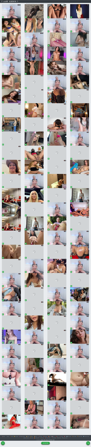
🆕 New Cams (69, 436)
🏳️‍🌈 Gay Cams (74, 436)
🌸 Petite (53, 436)
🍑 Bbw (49, 436)
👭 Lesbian (61, 436)
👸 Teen (31, 436)
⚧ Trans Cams (79, 436)
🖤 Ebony (7, 436)
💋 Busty (57, 436)
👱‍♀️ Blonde (35, 436)
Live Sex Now (45, 443)
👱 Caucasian (16, 436)
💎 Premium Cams (86, 436)
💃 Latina (11, 436)
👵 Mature (28, 436)
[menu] (3, 443)
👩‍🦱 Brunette (40, 436)
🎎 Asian (3, 436)
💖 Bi (65, 436)
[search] (88, 443)
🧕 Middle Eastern (22, 436)
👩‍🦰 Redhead (45, 436)
